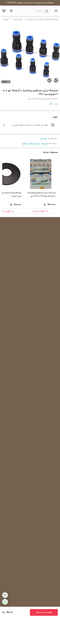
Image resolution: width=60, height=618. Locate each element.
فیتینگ (6, 19)
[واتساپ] (5, 602)
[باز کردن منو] (55, 11)
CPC (51, 103)
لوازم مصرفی (17, 19)
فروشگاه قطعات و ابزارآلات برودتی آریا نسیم (42, 19)
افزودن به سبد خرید (44, 612)
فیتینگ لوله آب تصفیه (31, 143)
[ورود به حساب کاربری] (11, 11)
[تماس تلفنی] (5, 595)
